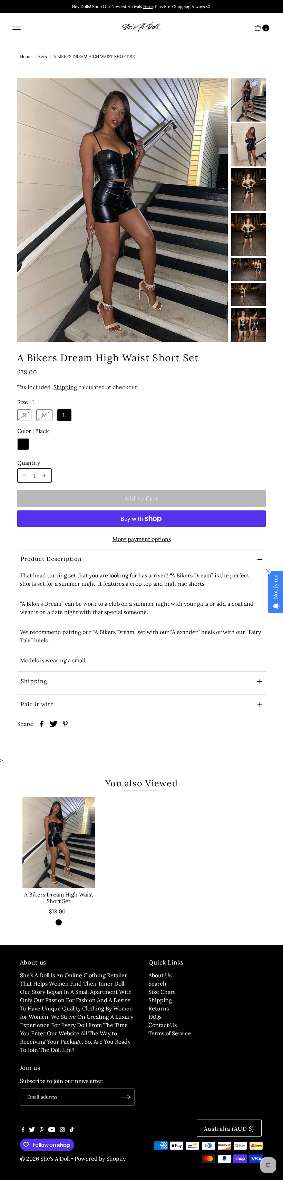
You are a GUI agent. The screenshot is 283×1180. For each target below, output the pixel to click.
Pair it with (37, 704)
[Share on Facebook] (42, 723)
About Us (160, 975)
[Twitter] (32, 1130)
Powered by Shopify (100, 1158)
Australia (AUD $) (229, 1128)
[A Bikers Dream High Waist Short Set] (58, 842)
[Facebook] (23, 1130)
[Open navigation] (16, 28)
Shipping (65, 387)
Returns (158, 1008)
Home (26, 56)
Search (157, 983)
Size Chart (161, 991)
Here (148, 6)
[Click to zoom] (216, 89)
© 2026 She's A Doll (45, 1158)
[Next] (45, 89)
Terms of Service (169, 1033)
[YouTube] (51, 1130)
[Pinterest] (41, 1130)
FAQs (155, 1016)
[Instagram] (62, 1130)
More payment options (142, 539)
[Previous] (28, 89)
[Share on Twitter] (53, 723)
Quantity (28, 462)
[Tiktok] (72, 1130)
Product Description (51, 558)
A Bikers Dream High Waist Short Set (58, 897)
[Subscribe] (126, 1097)
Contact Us (162, 1024)
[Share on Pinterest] (65, 723)
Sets (42, 56)
